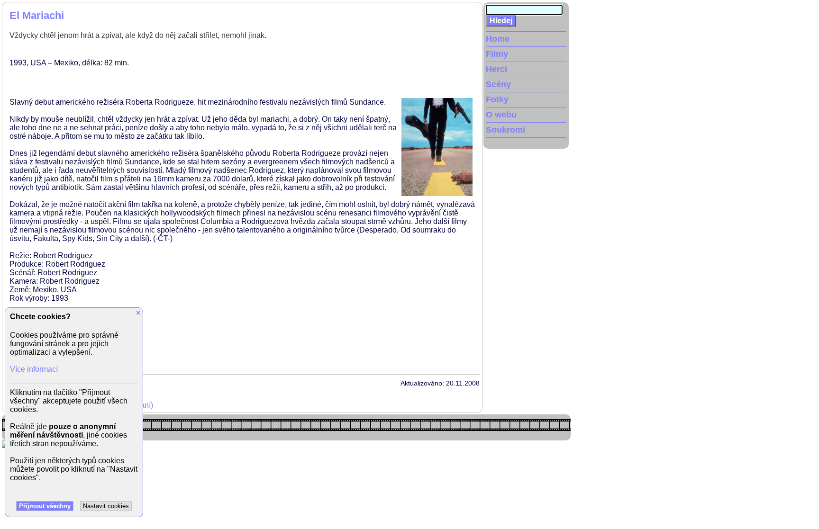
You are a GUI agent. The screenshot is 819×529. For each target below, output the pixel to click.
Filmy (497, 54)
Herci (496, 69)
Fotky (497, 99)
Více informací (34, 369)
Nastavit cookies (106, 506)
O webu (501, 114)
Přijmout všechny (45, 506)
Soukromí (505, 129)
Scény (498, 84)
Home (498, 39)
